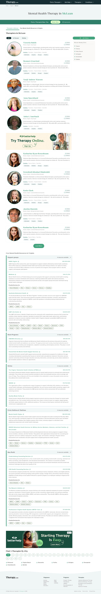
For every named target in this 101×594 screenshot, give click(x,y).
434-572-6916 (66, 293)
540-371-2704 (66, 274)
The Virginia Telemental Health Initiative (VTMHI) (24, 370)
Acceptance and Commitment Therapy (85, 584)
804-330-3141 (66, 338)
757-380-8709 (66, 509)
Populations (30, 52)
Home (7, 5)
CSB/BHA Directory (15, 339)
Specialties (44, 52)
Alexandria (41, 562)
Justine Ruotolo (30, 209)
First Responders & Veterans (68, 585)
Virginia (11, 5)
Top (8, 555)
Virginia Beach (27, 562)
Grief (55, 580)
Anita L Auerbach (31, 117)
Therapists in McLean (12, 28)
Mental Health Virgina (16, 414)
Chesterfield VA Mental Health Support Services (24, 352)
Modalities (25, 52)
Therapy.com (22, 591)
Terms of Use (85, 591)
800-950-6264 (66, 261)
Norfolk (25, 565)
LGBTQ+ (65, 583)
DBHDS (11, 383)
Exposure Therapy (82, 586)
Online (24, 38)
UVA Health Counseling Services (19, 469)
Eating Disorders (46, 585)
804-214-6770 (66, 370)
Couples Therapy (67, 580)
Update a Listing (77, 591)
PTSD (55, 581)
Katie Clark (28, 191)
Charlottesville (11, 565)
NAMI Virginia (13, 261)
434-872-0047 (66, 312)
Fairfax (55, 562)
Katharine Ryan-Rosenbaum (36, 154)
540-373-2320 (66, 456)
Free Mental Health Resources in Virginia (31, 28)
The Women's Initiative (16, 488)
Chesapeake (87, 562)
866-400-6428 (66, 414)
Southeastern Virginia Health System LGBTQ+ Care (25, 509)
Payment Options (37, 52)
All (9, 38)
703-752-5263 (66, 383)
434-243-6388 (66, 469)
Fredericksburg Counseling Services (20, 456)
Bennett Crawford (31, 61)
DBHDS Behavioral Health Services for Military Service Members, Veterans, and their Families (38, 427)
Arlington (70, 562)
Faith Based (66, 581)
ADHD (45, 583)
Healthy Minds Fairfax (16, 396)
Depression (46, 581)
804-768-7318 (66, 351)
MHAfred (12, 274)
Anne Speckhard (30, 98)
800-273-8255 (12, 429)
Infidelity (56, 583)
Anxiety (45, 580)
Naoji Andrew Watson (33, 80)
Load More (39, 246)
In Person (16, 38)
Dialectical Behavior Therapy (85, 581)
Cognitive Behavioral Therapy (85, 580)
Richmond (10, 562)
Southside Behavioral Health (18, 293)
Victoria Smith (29, 43)
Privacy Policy (92, 591)
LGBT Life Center (14, 312)
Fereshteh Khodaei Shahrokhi (36, 172)
